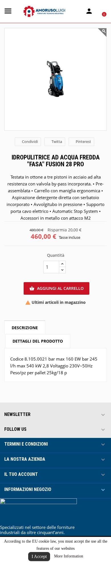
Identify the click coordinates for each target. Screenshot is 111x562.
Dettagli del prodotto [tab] (38, 341)
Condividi (30, 141)
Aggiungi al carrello (56, 288)
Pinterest (83, 141)
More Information (68, 556)
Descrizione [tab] (25, 327)
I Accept (39, 556)
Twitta (57, 141)
